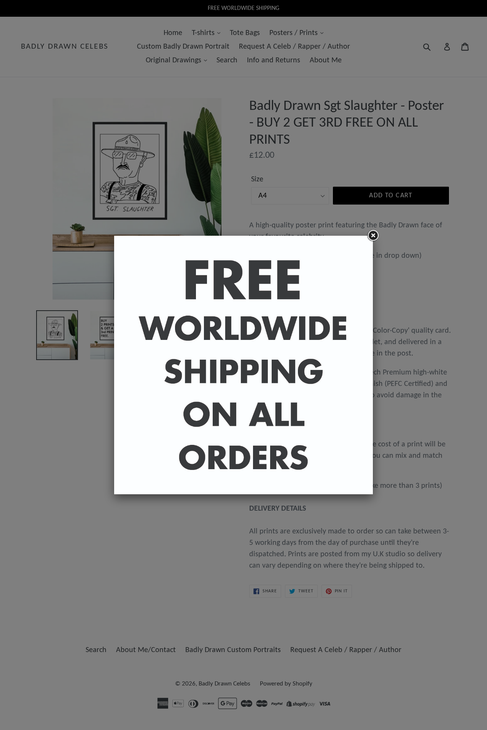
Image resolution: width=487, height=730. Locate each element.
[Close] (373, 236)
